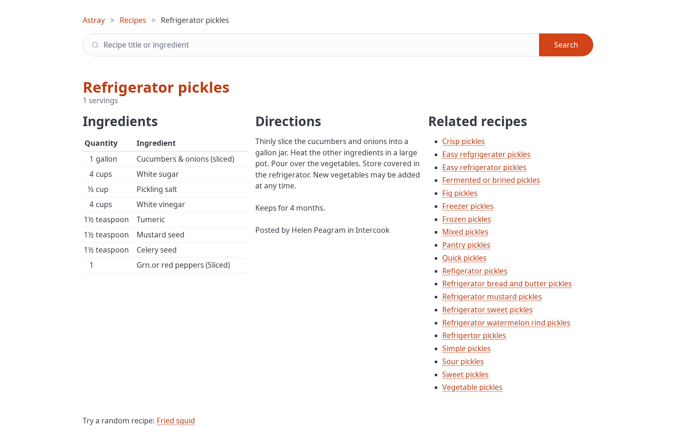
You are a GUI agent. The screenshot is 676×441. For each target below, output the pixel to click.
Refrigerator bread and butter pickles (507, 283)
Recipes (133, 20)
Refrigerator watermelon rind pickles (506, 323)
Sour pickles (463, 361)
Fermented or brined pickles (491, 180)
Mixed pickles (465, 232)
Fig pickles (459, 193)
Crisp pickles (463, 141)
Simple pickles (466, 348)
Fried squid (176, 421)
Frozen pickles (466, 219)
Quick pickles (464, 258)
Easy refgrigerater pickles (486, 154)
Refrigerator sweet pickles (487, 310)
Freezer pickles (468, 206)
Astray (94, 20)
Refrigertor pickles (474, 335)
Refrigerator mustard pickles (492, 297)
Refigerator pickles (474, 271)
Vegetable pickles (472, 387)
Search (566, 45)
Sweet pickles (465, 374)
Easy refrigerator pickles (484, 167)
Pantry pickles (466, 245)
